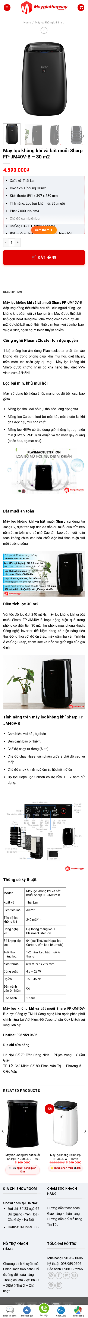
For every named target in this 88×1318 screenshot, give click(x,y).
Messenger (27, 1316)
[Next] (78, 79)
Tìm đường (78, 1316)
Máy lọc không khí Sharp (50, 22)
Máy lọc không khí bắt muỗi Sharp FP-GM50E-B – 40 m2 (23, 1157)
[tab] (44, 292)
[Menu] (7, 7)
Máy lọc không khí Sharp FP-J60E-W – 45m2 (65, 1156)
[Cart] (81, 7)
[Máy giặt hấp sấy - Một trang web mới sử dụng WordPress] (44, 7)
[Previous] (10, 79)
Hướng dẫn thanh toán (63, 1208)
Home (27, 22)
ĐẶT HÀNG (47, 257)
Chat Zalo (61, 1316)
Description (12, 291)
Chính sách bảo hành (18, 1269)
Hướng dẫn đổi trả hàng (64, 1219)
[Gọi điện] (44, 1309)
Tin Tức (52, 1225)
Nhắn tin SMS (10, 1316)
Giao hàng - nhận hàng (63, 1214)
